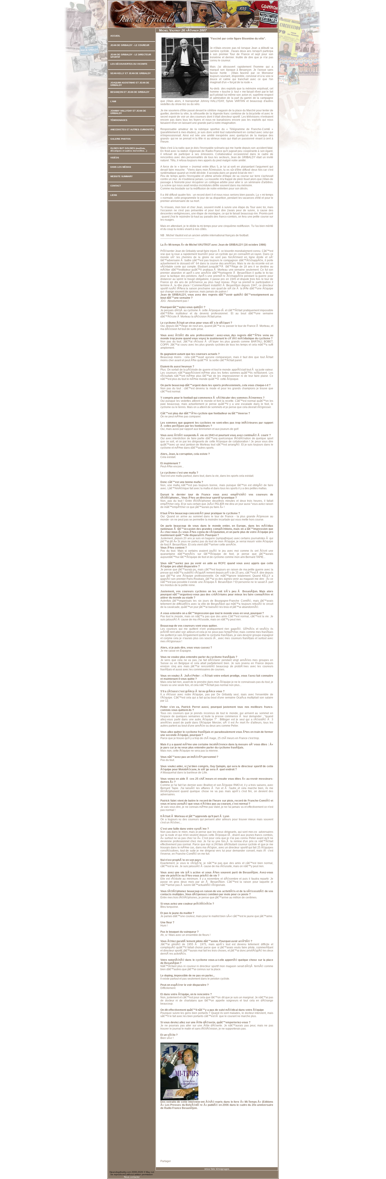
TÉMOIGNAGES (118, 120)
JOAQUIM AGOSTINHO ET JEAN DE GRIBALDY (129, 83)
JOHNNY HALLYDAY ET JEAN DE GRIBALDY (128, 112)
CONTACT (115, 185)
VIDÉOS (114, 157)
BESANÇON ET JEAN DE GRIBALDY (129, 92)
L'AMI (113, 101)
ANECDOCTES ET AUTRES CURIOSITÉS (132, 129)
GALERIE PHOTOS (120, 139)
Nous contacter (132, 1177)
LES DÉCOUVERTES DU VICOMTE (128, 64)
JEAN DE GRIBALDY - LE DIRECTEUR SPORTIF (130, 55)
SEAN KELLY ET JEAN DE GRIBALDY (130, 73)
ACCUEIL (115, 36)
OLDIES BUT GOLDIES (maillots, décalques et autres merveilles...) (128, 149)
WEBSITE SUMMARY (121, 176)
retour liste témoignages (216, 1169)
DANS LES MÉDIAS (120, 167)
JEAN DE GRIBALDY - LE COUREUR (129, 45)
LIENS (113, 195)
